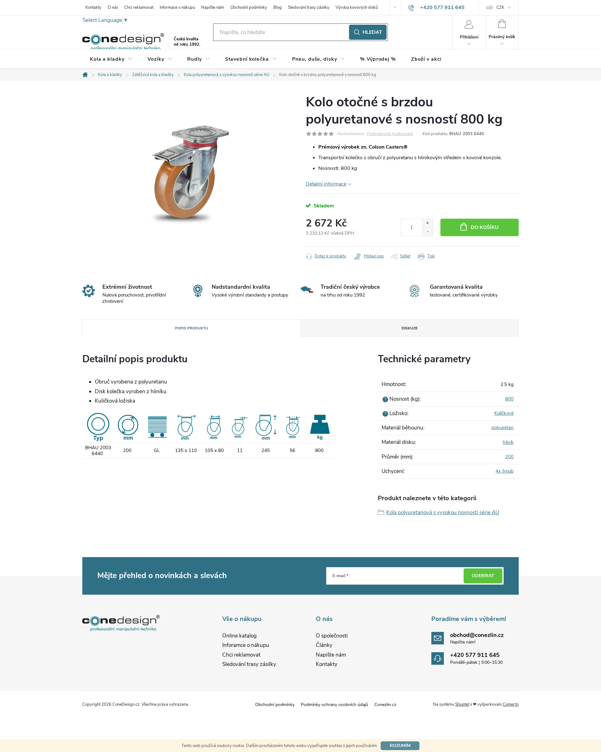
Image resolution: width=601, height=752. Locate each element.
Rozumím (400, 746)
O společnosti (332, 635)
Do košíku (485, 227)
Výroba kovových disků (357, 7)
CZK (500, 7)
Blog (277, 7)
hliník (508, 442)
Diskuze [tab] (410, 328)
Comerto (511, 704)
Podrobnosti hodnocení (390, 134)
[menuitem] (111, 59)
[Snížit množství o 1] (427, 231)
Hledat (372, 32)
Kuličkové (504, 413)
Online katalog (239, 635)
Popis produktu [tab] (191, 328)
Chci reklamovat (138, 7)
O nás (113, 7)
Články (324, 645)
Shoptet (462, 704)
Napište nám (212, 7)
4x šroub (505, 471)
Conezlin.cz (385, 705)
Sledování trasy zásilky (308, 7)
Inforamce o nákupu (245, 645)
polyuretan (502, 427)
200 (509, 457)
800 (509, 399)
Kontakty (93, 7)
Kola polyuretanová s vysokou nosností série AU (442, 512)
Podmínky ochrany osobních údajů (334, 705)
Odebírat (483, 576)
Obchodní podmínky (248, 7)
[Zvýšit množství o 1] (427, 223)
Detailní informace (326, 183)
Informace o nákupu (177, 7)
